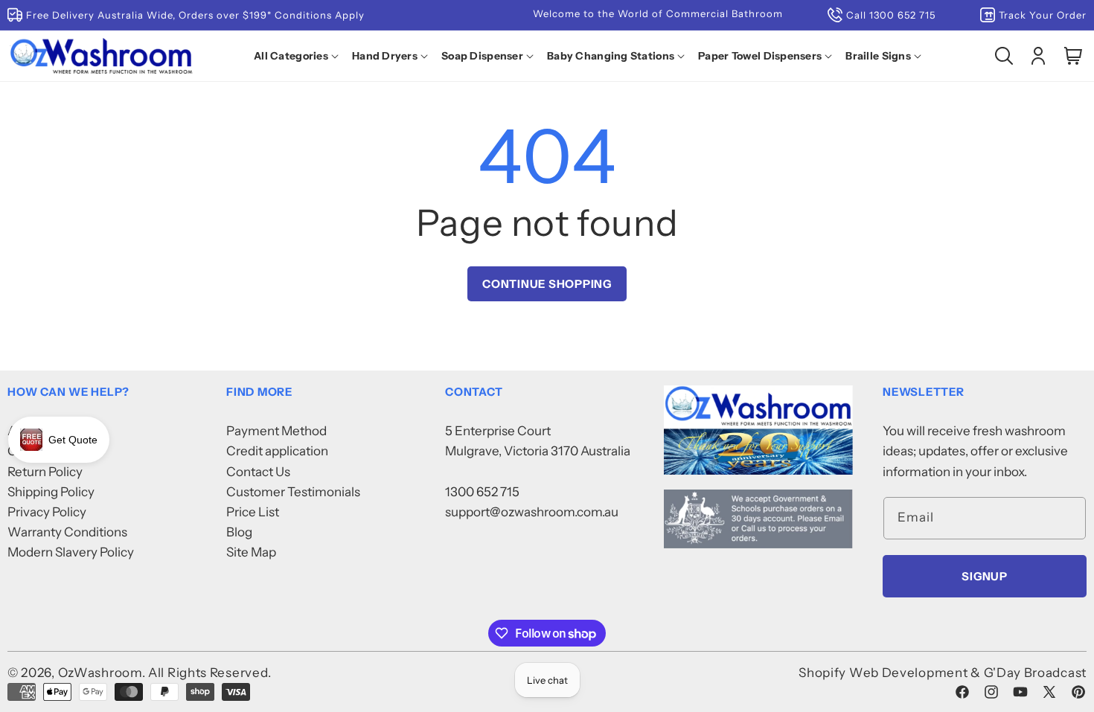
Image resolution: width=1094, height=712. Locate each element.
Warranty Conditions (67, 532)
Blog (239, 532)
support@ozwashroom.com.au (531, 511)
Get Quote (72, 440)
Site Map (251, 552)
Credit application (277, 450)
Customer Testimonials (293, 491)
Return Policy (45, 471)
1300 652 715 (482, 491)
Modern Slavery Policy (70, 552)
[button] (299, 56)
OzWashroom (100, 672)
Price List (252, 511)
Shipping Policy (51, 491)
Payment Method (276, 430)
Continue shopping (547, 284)
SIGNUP (985, 576)
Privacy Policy (46, 511)
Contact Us (258, 471)
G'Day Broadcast (1035, 672)
